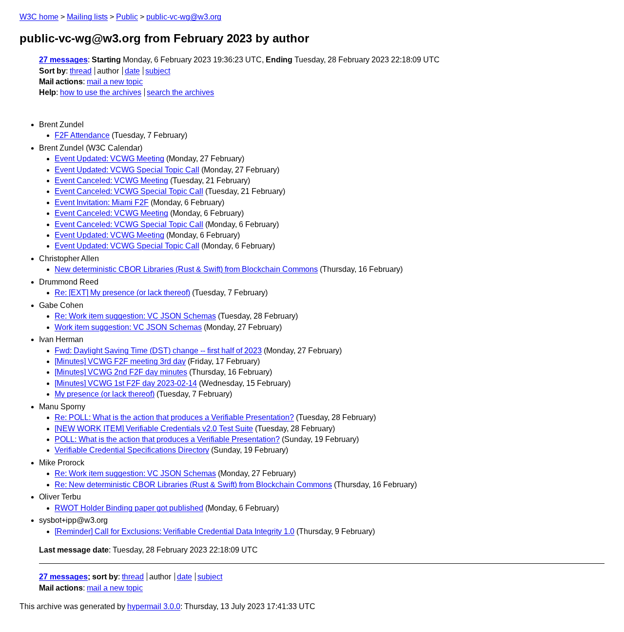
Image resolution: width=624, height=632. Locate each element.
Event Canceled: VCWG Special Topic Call (129, 191)
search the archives (180, 92)
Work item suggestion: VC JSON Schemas (128, 327)
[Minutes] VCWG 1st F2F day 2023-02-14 (126, 383)
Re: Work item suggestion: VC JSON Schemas (135, 316)
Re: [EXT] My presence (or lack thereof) (122, 292)
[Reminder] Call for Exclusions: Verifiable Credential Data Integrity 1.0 (174, 531)
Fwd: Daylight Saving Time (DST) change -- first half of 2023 (158, 350)
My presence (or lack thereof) (105, 394)
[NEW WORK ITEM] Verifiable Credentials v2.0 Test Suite (154, 428)
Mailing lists (87, 17)
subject (157, 71)
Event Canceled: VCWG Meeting (111, 180)
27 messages (63, 60)
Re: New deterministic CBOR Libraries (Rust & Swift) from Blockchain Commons (193, 484)
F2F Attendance (82, 135)
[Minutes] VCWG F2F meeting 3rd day (120, 361)
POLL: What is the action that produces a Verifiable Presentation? (167, 439)
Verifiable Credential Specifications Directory (132, 450)
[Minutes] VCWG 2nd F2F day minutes (121, 372)
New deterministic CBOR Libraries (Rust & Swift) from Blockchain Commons (186, 269)
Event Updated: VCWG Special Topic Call (127, 170)
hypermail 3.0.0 (153, 606)
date (132, 71)
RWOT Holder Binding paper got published (129, 508)
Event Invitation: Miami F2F (102, 202)
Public (127, 17)
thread (81, 71)
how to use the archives (100, 92)
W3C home (39, 17)
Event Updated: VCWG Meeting (109, 158)
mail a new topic (115, 81)
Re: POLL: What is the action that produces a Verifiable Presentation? (174, 417)
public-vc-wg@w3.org (183, 17)
